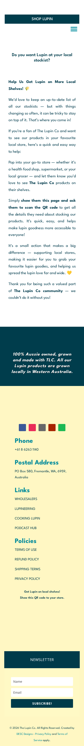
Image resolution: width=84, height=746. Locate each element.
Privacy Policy (43, 734)
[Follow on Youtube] (52, 427)
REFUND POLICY (27, 559)
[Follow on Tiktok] (42, 427)
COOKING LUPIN (27, 518)
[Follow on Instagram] (32, 427)
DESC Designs (25, 734)
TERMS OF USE (26, 550)
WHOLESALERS (26, 499)
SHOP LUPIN (42, 19)
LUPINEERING (25, 509)
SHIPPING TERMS (27, 569)
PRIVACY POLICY (27, 579)
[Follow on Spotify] (61, 427)
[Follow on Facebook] (22, 427)
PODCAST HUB (26, 528)
